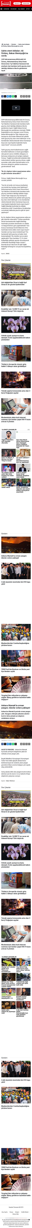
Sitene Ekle (16, 1214)
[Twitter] (5, 96)
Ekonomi (13, 9)
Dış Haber (21, 9)
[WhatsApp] (13, 96)
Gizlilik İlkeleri (25, 1212)
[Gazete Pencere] (6, 3)
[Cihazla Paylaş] (16, 96)
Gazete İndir (26, 3)
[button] (24, 96)
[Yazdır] (21, 96)
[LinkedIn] (10, 96)
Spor (28, 9)
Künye (11, 1212)
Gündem (6, 9)
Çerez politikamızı (24, 1223)
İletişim (17, 1212)
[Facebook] (2, 96)
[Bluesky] (8, 96)
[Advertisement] (16, 511)
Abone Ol (17, 3)
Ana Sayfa (6, 44)
